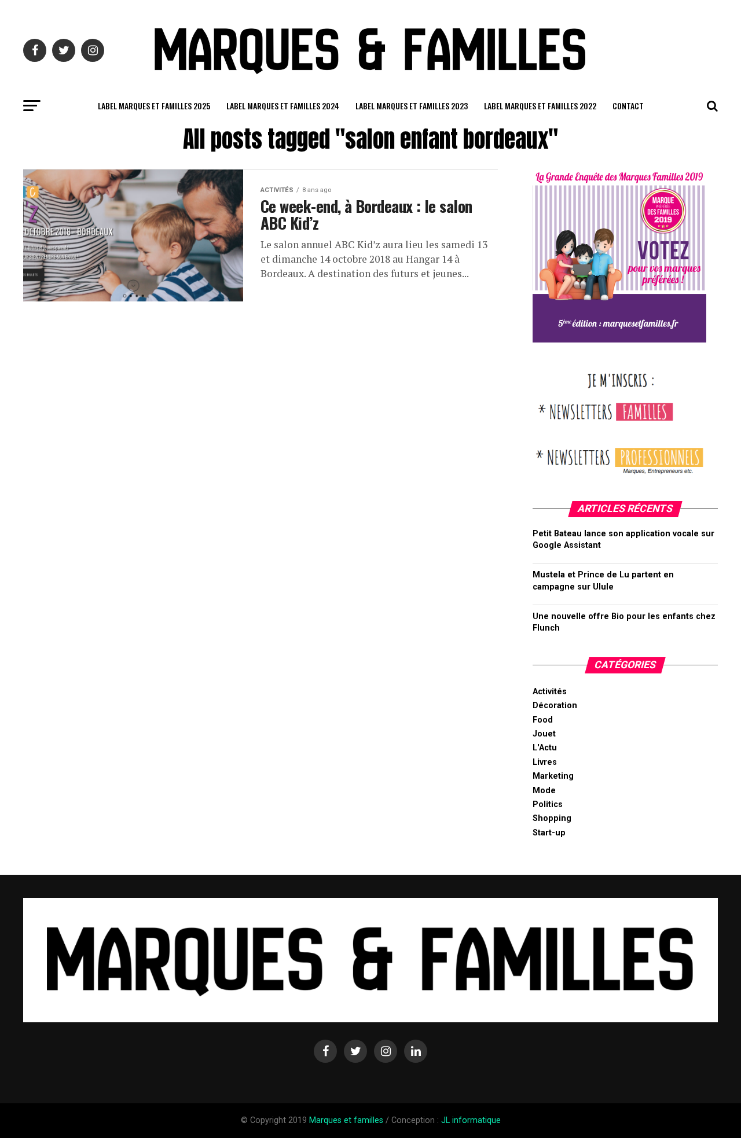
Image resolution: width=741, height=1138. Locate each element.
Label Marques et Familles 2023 (411, 106)
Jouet (544, 734)
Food (543, 720)
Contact (628, 106)
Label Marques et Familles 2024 (282, 106)
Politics (548, 804)
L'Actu (545, 748)
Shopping (552, 818)
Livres (545, 762)
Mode (544, 791)
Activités (550, 692)
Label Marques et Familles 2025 (154, 106)
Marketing (553, 776)
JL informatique (471, 1120)
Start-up (549, 833)
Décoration (555, 705)
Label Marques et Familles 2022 (540, 106)
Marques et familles (346, 1120)
